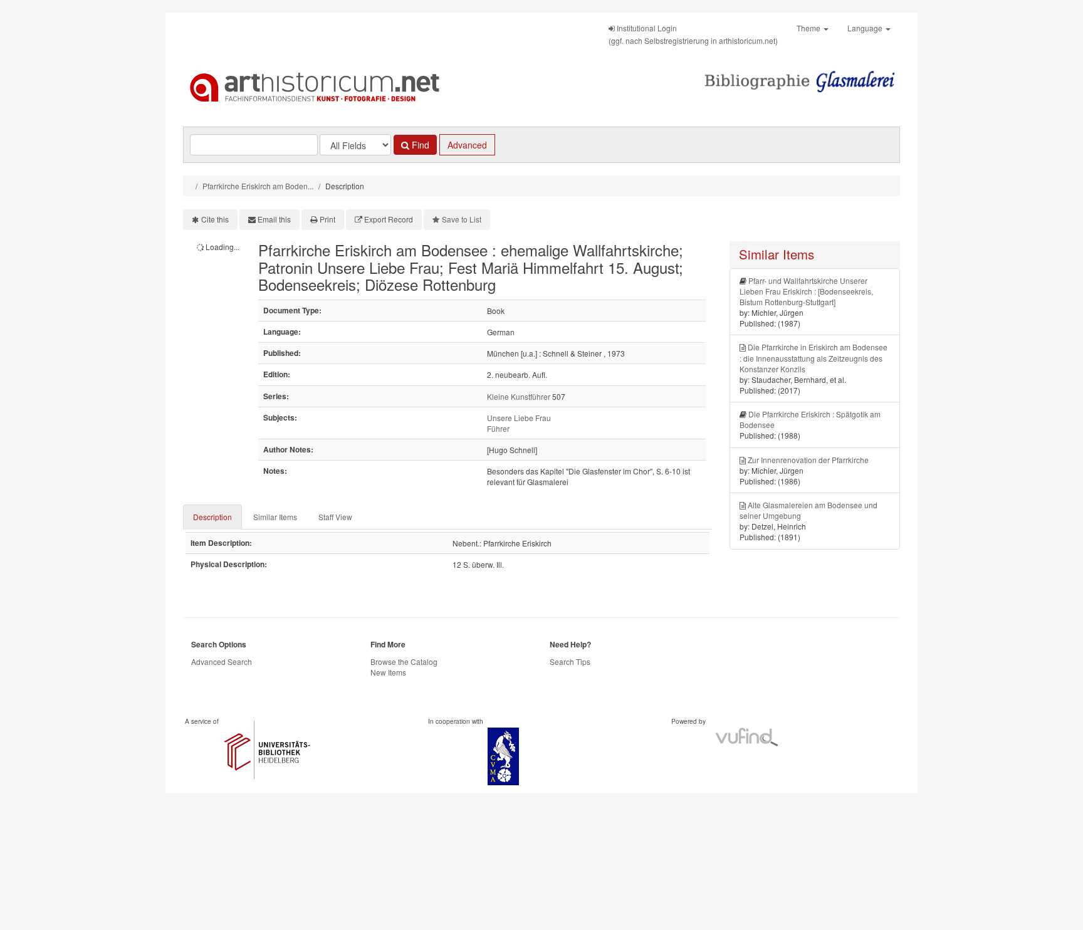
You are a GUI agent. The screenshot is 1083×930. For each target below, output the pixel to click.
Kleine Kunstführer (518, 396)
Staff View (335, 516)
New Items (388, 672)
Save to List (461, 219)
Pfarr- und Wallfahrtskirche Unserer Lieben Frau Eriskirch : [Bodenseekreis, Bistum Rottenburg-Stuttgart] (806, 291)
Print (327, 219)
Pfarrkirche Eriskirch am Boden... (257, 185)
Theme (809, 28)
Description (212, 516)
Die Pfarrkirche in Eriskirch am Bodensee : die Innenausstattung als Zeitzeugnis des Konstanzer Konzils (813, 358)
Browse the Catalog (403, 661)
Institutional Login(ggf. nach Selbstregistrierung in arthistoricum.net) (693, 34)
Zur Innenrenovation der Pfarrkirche (808, 459)
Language (865, 28)
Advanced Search (221, 661)
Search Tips (570, 661)
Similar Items (275, 516)
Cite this (215, 219)
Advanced (467, 144)
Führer (498, 428)
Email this (274, 219)
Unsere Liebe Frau (519, 417)
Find (419, 144)
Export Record (388, 219)
